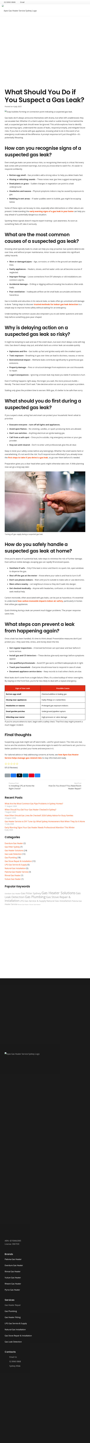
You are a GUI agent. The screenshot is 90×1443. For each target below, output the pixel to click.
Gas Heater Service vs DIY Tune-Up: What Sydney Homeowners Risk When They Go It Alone (45, 821)
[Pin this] (31, 775)
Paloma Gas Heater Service (16, 872)
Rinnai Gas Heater (13, 875)
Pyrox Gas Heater (12, 1290)
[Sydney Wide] (7, 1366)
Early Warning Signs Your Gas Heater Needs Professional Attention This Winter (40, 827)
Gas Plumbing (11, 857)
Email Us (13, 1357)
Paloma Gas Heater (13, 1259)
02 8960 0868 (15, 1361)
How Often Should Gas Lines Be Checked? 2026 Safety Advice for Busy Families (39, 815)
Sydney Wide (14, 1366)
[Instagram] (14, 1233)
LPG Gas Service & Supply (16, 864)
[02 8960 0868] (7, 1361)
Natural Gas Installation (15, 868)
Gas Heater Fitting (13, 1317)
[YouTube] (21, 1233)
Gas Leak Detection (13, 854)
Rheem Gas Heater (13, 1283)
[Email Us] (7, 1357)
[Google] (28, 1233)
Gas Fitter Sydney (12, 847)
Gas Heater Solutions (14, 850)
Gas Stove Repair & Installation (18, 861)
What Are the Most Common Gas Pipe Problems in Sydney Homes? (34, 803)
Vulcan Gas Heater (13, 879)
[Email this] (7, 775)
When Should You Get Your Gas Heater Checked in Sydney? (30, 809)
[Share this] (13, 775)
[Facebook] (8, 1233)
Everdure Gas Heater (14, 843)
